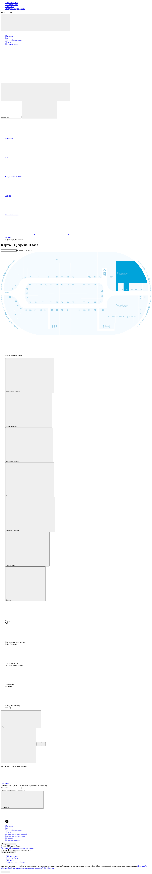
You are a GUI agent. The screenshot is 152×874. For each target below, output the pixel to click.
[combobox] (24, 250)
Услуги (8, 42)
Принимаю (5, 872)
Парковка (9, 838)
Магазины (9, 36)
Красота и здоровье (13, 496)
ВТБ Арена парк (11, 3)
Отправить (5, 807)
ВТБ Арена (9, 7)
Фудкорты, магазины (13, 530)
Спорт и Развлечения (13, 40)
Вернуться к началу (8, 844)
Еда (6, 38)
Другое (8, 600)
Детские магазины (12, 461)
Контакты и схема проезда (15, 836)
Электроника (10, 565)
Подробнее (5, 783)
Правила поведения (12, 840)
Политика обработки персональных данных (17, 848)
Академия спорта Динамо (15, 9)
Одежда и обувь (12, 426)
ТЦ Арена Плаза (11, 5)
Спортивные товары (13, 392)
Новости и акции (11, 44)
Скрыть (4, 727)
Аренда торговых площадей (16, 834)
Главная (8, 237)
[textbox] (24, 250)
